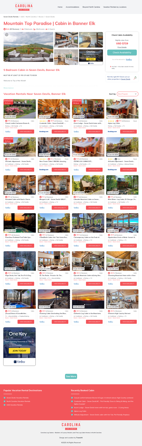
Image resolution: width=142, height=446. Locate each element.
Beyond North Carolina (91, 7)
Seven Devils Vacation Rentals (18, 398)
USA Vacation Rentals (15, 405)
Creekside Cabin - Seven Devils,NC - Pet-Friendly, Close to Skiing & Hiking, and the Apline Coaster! (103, 402)
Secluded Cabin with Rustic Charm (17, 199)
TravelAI (79, 438)
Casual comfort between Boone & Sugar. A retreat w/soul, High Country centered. (103, 398)
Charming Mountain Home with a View (121, 275)
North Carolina (31, 17)
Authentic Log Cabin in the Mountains (87, 313)
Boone (41, 17)
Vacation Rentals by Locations (114, 7)
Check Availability (122, 52)
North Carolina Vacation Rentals (18, 401)
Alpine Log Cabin (114, 123)
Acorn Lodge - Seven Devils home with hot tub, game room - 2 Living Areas (101, 408)
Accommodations (72, 7)
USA (22, 17)
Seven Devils (50, 17)
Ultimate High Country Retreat (119, 313)
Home (60, 7)
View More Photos (13, 59)
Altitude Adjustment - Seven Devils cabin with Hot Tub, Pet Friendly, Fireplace (101, 415)
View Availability (26, 131)
